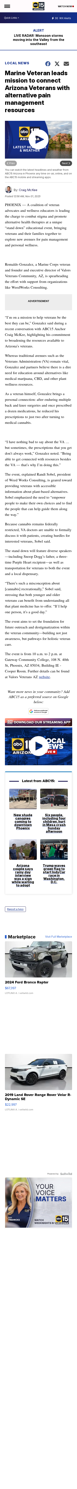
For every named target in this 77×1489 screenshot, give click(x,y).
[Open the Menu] (7, 6)
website (44, 676)
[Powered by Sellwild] (66, 1173)
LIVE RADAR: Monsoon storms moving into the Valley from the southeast (38, 39)
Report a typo (15, 909)
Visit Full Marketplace (58, 936)
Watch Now (65, 6)
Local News (17, 63)
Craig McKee (28, 190)
